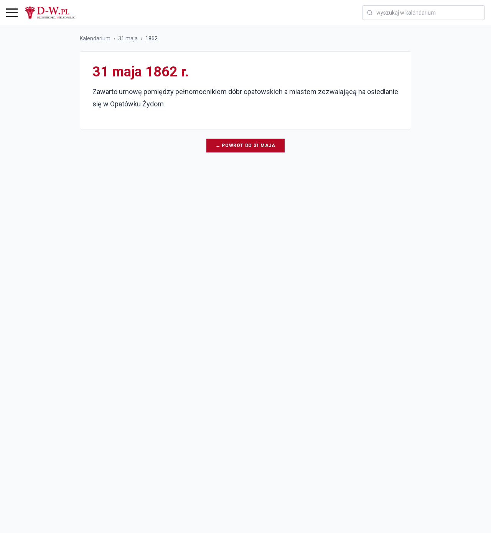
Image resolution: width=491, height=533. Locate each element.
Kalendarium (95, 38)
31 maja (128, 38)
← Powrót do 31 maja (245, 145)
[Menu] (12, 12)
